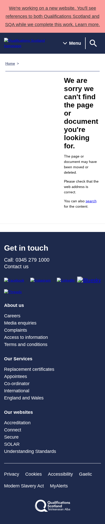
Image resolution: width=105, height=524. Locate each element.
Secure (11, 437)
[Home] (29, 43)
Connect (12, 429)
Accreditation (17, 422)
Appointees (15, 376)
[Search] (93, 43)
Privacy (11, 474)
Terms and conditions (25, 344)
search (91, 201)
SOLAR (12, 444)
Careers (12, 315)
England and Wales (24, 397)
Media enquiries (20, 323)
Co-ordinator (17, 383)
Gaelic (85, 474)
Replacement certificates (29, 369)
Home (10, 63)
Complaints (15, 330)
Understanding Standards (30, 451)
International (16, 390)
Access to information (26, 337)
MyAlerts (59, 485)
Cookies (33, 474)
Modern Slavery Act (24, 485)
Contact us (16, 266)
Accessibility (60, 474)
